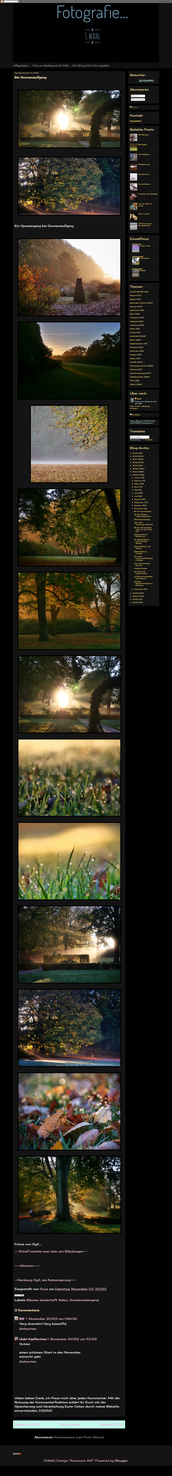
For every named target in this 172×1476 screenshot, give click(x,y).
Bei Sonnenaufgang (142, 511)
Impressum (135, 121)
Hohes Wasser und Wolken (142, 547)
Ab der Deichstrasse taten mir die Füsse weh (143, 529)
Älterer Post (112, 1424)
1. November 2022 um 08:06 (51, 1319)
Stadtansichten (136, 377)
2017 (135, 459)
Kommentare (138, 100)
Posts (135, 96)
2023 (135, 593)
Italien (132, 329)
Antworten (27, 1328)
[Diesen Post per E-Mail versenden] (15, 1295)
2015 (135, 453)
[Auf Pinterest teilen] (23, 1295)
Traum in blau (145, 246)
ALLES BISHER (137, 292)
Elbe (132, 314)
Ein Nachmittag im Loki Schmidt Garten (142, 541)
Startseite (70, 1424)
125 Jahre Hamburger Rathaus (143, 523)
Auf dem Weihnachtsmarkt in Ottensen (143, 583)
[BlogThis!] (17, 1295)
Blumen (133, 307)
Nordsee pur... (144, 174)
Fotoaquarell (137, 257)
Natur (63, 1300)
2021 (135, 472)
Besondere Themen (138, 303)
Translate (149, 440)
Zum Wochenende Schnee (142, 564)
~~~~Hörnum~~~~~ (27, 1265)
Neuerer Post (27, 1424)
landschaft (48, 1300)
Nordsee (133, 347)
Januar (137, 478)
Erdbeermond (144, 164)
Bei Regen (142, 145)
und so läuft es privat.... (145, 205)
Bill (22, 1319)
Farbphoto (136, 244)
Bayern (133, 299)
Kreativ (133, 332)
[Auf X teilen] (19, 1295)
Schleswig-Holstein (138, 366)
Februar (138, 481)
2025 (135, 599)
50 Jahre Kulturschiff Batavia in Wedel (143, 558)
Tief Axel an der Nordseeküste (145, 224)
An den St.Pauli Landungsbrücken (142, 515)
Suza (139, 399)
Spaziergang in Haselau (140, 552)
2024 (135, 596)
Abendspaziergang (142, 519)
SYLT (132, 381)
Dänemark (134, 310)
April (136, 487)
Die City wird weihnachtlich (140, 572)
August (137, 499)
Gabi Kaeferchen (33, 1339)
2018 (135, 462)
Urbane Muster (140, 568)
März (136, 484)
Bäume (32, 1300)
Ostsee (133, 355)
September (139, 502)
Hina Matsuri (144, 154)
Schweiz (133, 369)
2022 (135, 475)
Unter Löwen (143, 214)
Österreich (134, 351)
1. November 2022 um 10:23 (72, 1339)
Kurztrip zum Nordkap (147, 194)
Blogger (121, 1460)
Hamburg (134, 325)
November (139, 509)
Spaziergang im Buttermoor (140, 535)
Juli (136, 496)
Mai (136, 490)
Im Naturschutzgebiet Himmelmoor (143, 577)
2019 (135, 466)
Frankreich (134, 318)
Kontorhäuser (144, 184)
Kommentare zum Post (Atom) (79, 1437)
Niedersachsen (136, 344)
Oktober (138, 505)
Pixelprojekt (137, 269)
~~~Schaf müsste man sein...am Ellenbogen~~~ (51, 1251)
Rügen (133, 358)
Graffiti (143, 271)
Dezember (139, 589)
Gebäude (134, 321)
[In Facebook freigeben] (21, 1295)
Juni (136, 493)
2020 (135, 469)
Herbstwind (144, 258)
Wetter (133, 384)
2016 (135, 456)
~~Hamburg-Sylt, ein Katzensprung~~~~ (45, 1280)
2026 (135, 602)
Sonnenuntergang (84, 1300)
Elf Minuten (143, 135)
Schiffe (133, 362)
